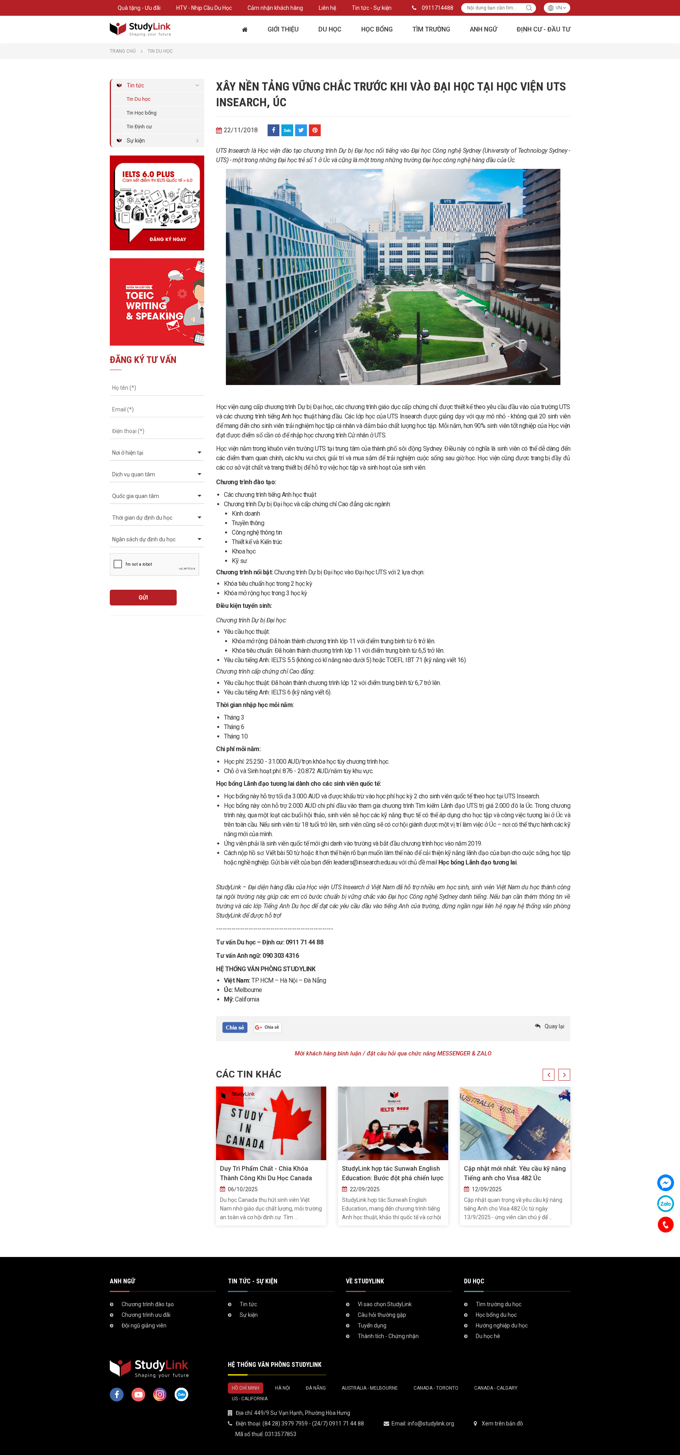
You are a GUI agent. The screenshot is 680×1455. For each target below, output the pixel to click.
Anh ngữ (483, 29)
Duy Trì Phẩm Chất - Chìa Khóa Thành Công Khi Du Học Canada (266, 1173)
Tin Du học (138, 99)
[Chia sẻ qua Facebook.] (235, 1027)
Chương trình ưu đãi (146, 1315)
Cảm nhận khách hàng (275, 8)
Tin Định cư (139, 127)
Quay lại (554, 1026)
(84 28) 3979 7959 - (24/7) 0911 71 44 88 (313, 1423)
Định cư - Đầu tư (543, 29)
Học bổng (377, 29)
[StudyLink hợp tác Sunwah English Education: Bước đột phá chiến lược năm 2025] (393, 1123)
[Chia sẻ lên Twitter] (301, 130)
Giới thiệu (283, 29)
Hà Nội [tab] (282, 1388)
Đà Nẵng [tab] (316, 1388)
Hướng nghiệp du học (502, 1325)
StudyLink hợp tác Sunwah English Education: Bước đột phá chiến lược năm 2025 (392, 1174)
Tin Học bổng (142, 113)
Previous (548, 1075)
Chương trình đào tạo (148, 1304)
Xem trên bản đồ (502, 1423)
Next (564, 1075)
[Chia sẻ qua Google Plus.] (268, 1027)
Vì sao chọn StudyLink (385, 1304)
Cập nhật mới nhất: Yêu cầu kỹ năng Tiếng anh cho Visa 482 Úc (515, 1173)
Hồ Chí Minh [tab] (245, 1388)
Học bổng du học (496, 1315)
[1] (529, 8)
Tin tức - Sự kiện (372, 8)
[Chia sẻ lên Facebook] (273, 130)
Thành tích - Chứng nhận (388, 1336)
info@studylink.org (431, 1423)
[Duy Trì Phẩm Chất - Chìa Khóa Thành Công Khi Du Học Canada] (271, 1123)
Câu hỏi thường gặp (382, 1315)
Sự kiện (136, 140)
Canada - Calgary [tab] (495, 1388)
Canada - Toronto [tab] (436, 1388)
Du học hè (488, 1336)
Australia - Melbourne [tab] (370, 1388)
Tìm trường (431, 29)
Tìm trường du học (498, 1304)
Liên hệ (327, 8)
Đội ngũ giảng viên (144, 1325)
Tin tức (135, 85)
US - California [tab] (250, 1398)
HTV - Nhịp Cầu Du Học (204, 8)
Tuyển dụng (372, 1325)
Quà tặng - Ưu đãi (139, 8)
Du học (330, 29)
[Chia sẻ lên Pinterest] (315, 130)
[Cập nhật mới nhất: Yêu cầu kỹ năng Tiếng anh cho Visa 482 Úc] (515, 1123)
